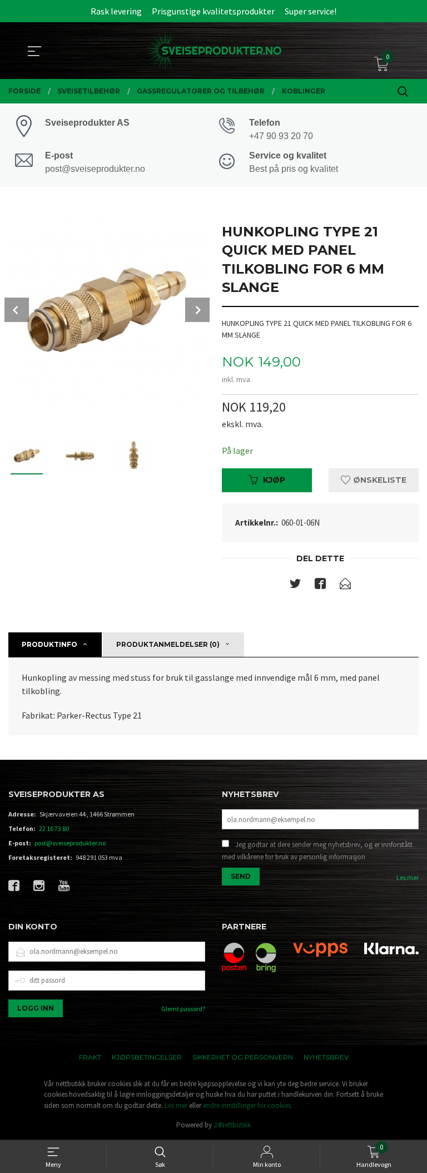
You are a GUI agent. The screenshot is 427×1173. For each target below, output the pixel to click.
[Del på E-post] (345, 585)
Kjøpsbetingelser (147, 1057)
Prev (16, 310)
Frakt (90, 1057)
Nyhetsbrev (326, 1057)
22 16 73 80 (54, 828)
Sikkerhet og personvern (242, 1057)
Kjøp (274, 480)
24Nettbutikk (232, 1125)
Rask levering (116, 11)
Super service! (310, 11)
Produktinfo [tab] (49, 644)
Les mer (407, 877)
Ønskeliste (378, 480)
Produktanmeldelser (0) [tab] (168, 644)
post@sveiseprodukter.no (70, 843)
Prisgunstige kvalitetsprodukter (213, 11)
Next (197, 310)
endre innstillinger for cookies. (247, 1105)
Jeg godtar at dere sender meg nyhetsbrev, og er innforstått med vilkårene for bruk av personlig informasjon (317, 851)
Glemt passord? (183, 1008)
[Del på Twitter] (295, 585)
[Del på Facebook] (320, 585)
